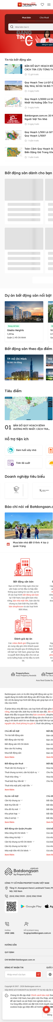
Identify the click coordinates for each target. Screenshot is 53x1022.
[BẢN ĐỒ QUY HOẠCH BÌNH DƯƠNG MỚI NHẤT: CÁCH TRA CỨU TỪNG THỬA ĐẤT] (29, 408)
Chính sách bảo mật (40, 995)
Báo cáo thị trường (13, 748)
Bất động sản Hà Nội (14, 739)
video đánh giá (19, 643)
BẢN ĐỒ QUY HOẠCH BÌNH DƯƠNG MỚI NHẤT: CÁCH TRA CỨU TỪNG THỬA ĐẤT (30, 427)
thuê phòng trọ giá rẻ (25, 723)
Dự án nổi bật (11, 796)
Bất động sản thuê (14, 763)
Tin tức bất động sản (14, 735)
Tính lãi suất (23, 462)
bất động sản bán (31, 594)
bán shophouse (16, 606)
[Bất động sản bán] (23, 566)
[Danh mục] (49, 4)
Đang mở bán (13, 326)
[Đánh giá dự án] (23, 623)
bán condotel (39, 714)
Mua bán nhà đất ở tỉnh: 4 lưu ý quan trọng (31, 544)
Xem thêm (9, 757)
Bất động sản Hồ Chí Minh (17, 744)
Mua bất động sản (13, 752)
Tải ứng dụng (30, 4)
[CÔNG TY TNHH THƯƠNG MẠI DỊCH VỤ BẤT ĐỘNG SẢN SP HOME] (16, 490)
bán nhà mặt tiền (20, 600)
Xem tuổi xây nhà (26, 450)
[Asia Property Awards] (23, 674)
